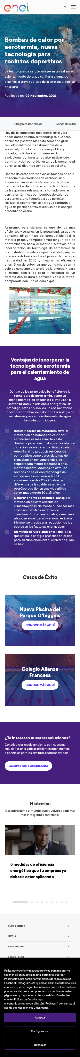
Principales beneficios (27, 124)
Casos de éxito (66, 124)
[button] (20, 902)
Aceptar (40, 1017)
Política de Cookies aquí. (29, 999)
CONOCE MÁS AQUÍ (40, 625)
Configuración (40, 1031)
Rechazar (40, 1044)
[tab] (39, 926)
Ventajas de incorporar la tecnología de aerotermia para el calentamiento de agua (40, 369)
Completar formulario (28, 766)
